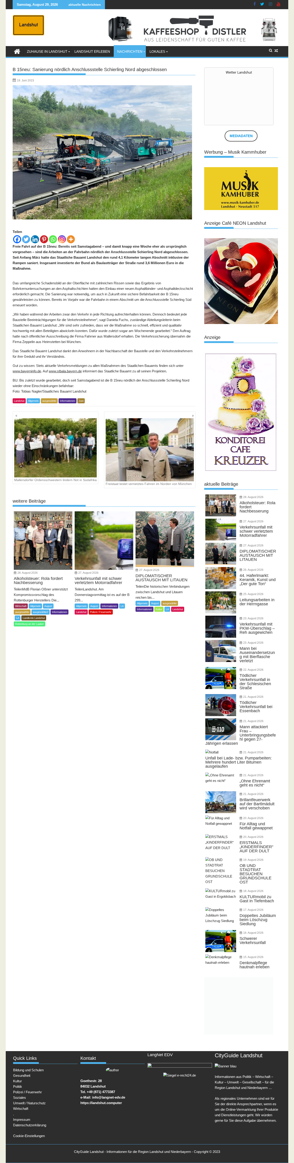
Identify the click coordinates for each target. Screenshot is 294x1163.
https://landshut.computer (101, 1103)
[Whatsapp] (53, 239)
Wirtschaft (20, 606)
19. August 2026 (253, 859)
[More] (71, 239)
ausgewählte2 (40, 612)
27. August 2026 (88, 572)
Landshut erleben (92, 51)
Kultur (159, 609)
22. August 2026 (253, 669)
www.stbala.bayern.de (65, 371)
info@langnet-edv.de (108, 1097)
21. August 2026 (253, 696)
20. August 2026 (253, 818)
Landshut (19, 400)
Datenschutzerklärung (29, 1125)
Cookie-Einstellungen (29, 1136)
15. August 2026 (253, 957)
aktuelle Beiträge (221, 484)
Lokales (157, 51)
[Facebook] (17, 239)
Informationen (67, 400)
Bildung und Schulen (28, 1070)
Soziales (19, 1097)
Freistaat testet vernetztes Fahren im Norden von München (149, 484)
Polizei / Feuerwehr (100, 612)
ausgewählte (49, 400)
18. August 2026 (253, 891)
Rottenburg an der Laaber (29, 624)
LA (17, 618)
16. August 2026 (253, 932)
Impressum (21, 1119)
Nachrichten (129, 51)
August (48, 606)
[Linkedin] (35, 239)
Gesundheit (21, 1075)
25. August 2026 (253, 594)
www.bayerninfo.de (27, 371)
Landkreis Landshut (34, 618)
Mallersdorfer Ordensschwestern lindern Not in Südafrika (55, 480)
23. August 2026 (253, 618)
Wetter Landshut (239, 72)
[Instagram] (62, 239)
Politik (17, 1086)
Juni (81, 400)
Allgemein (33, 400)
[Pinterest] (44, 239)
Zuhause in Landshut (47, 51)
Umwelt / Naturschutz (29, 1103)
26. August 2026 (253, 569)
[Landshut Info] (17, 51)
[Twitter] (26, 239)
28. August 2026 (27, 572)
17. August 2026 (253, 909)
